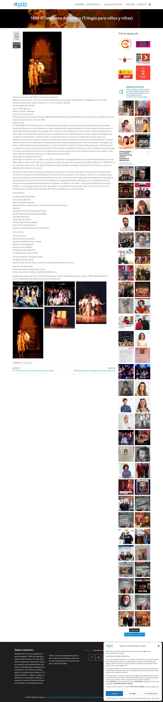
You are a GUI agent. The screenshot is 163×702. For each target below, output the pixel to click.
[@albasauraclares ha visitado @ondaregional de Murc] (142, 306)
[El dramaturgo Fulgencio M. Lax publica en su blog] (142, 240)
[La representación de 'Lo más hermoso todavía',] (142, 602)
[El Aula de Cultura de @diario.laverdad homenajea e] (126, 157)
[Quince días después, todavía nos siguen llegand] (126, 207)
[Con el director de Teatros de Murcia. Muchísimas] (142, 273)
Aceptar (114, 693)
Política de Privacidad (66, 697)
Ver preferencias (151, 693)
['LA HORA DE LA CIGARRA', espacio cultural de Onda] (126, 553)
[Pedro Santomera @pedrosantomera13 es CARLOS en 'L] (126, 404)
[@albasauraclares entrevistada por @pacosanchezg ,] (142, 322)
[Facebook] (92, 657)
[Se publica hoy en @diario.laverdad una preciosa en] (126, 306)
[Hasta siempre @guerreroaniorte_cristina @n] (142, 223)
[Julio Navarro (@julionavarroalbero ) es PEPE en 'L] (126, 421)
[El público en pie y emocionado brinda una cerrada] (142, 256)
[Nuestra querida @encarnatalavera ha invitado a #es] (142, 470)
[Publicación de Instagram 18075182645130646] (126, 289)
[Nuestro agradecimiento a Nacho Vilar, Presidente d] (126, 240)
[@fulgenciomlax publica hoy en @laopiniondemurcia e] (142, 355)
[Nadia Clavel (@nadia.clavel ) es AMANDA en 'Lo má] (142, 388)
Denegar (133, 693)
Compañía (79, 4)
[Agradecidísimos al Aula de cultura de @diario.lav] (142, 141)
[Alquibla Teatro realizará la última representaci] (126, 602)
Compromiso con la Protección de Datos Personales (135, 698)
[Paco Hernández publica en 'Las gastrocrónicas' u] (126, 256)
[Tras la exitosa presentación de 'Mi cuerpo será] (142, 569)
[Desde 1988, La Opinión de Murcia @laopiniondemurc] (142, 553)
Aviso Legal (155, 698)
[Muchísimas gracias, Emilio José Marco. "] (126, 223)
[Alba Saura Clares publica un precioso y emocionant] (126, 124)
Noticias (130, 4)
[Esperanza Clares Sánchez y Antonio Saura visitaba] (126, 536)
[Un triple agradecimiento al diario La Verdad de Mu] (126, 569)
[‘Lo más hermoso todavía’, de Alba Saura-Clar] (142, 124)
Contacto (142, 4)
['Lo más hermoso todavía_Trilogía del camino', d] (142, 487)
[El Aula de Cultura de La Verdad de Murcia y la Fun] (142, 157)
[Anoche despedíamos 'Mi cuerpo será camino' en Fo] (126, 371)
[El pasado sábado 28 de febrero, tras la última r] (142, 207)
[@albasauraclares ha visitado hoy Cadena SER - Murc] (126, 322)
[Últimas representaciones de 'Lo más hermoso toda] (126, 520)
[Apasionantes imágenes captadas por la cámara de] (126, 190)
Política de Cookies (84, 697)
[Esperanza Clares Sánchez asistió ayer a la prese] (126, 108)
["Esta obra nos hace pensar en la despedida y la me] (126, 470)
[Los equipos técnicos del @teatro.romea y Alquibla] (142, 289)
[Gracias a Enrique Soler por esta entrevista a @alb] (126, 454)
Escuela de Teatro (113, 4)
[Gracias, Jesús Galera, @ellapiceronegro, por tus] (142, 454)
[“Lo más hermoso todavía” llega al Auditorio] (142, 536)
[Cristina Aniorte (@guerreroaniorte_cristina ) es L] (142, 404)
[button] (158, 646)
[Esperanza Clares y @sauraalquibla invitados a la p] (142, 108)
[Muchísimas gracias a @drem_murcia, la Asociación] (126, 355)
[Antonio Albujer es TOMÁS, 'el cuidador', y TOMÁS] (126, 388)
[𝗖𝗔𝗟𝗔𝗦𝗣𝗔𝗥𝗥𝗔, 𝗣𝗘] (126, 503)
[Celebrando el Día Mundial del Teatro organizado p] (126, 174)
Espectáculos (93, 4)
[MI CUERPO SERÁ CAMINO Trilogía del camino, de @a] (142, 371)
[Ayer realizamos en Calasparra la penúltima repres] (126, 437)
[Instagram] (99, 657)
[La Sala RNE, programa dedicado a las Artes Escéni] (142, 520)
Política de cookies (112, 698)
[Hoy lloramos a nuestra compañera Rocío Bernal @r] (126, 141)
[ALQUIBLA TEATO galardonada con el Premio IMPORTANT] (126, 273)
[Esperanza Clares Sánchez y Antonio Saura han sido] (142, 190)
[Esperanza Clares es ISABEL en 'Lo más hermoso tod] (142, 338)
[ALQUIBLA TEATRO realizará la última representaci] (126, 618)
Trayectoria (28, 363)
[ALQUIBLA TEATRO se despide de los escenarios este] (126, 338)
